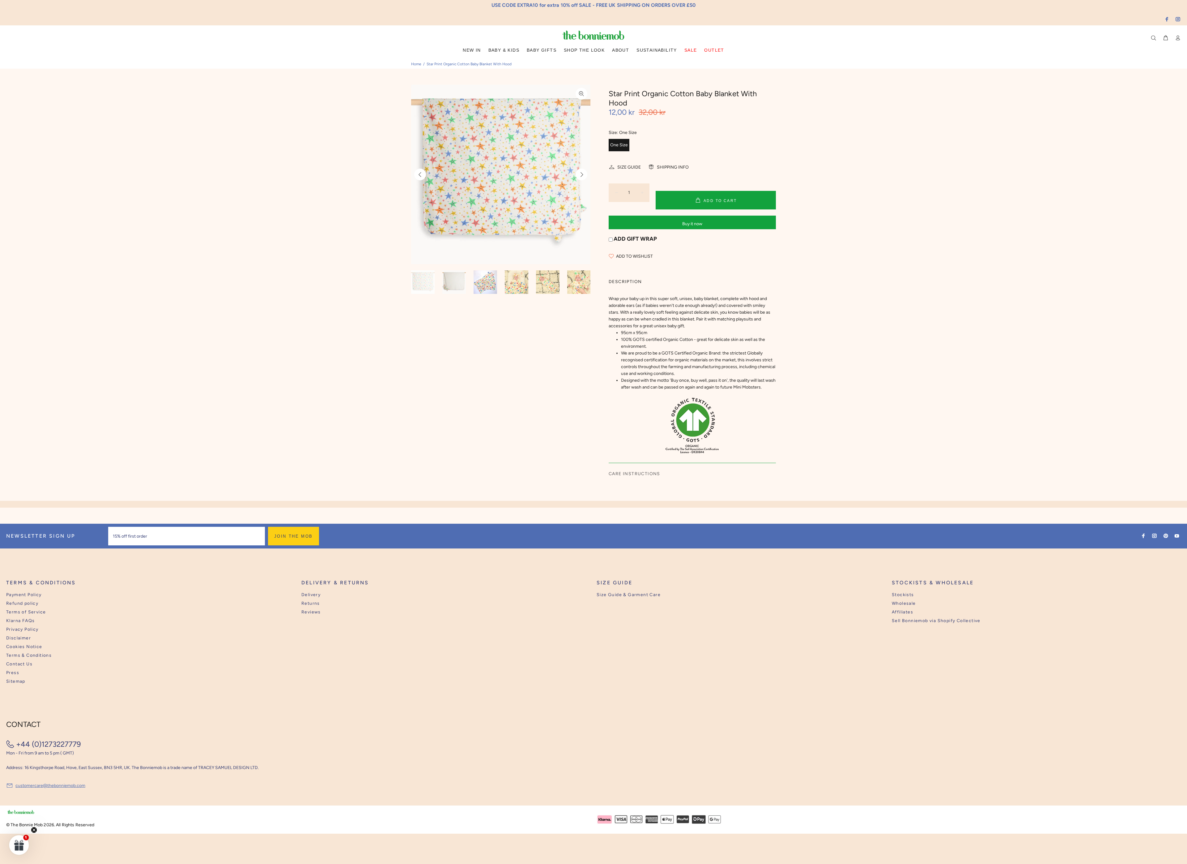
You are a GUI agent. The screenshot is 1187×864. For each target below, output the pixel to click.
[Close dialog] (708, 384)
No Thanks (634, 451)
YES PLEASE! (634, 436)
